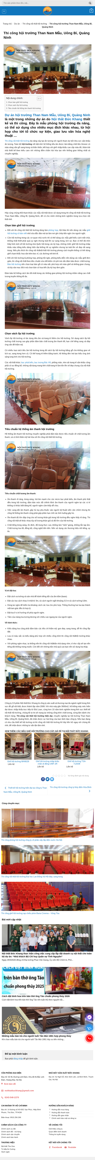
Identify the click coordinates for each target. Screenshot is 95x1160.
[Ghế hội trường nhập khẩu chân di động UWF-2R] (47, 746)
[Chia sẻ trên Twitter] (48, 779)
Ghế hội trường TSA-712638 (77, 762)
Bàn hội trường (14, 264)
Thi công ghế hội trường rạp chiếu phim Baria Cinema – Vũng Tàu (30, 913)
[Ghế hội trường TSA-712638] (76, 746)
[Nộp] (90, 3)
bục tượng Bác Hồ (42, 362)
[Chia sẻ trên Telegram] (52, 779)
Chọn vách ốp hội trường (18, 105)
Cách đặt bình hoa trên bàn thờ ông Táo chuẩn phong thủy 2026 (36, 996)
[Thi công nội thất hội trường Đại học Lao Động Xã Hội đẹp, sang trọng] (47, 859)
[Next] (88, 751)
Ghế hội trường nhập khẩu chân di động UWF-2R (47, 762)
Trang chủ (7, 24)
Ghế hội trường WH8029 (18, 761)
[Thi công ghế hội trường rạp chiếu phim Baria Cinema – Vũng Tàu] (47, 896)
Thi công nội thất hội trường (35, 24)
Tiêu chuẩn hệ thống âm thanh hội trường (24, 108)
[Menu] (4, 12)
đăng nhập (18, 1059)
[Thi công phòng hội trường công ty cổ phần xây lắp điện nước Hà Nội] (47, 823)
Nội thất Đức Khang (66, 119)
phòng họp (53, 230)
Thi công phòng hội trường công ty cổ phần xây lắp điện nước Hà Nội (31, 840)
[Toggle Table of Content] (38, 98)
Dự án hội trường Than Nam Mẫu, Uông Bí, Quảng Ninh (47, 115)
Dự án (17, 24)
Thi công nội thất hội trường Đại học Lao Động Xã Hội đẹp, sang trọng (32, 877)
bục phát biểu (27, 362)
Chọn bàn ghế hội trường (18, 102)
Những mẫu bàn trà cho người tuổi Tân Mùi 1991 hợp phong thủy (36, 1036)
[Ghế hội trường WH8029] (18, 746)
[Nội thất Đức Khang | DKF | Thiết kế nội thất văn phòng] (48, 10)
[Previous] (7, 751)
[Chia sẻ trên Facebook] (43, 779)
